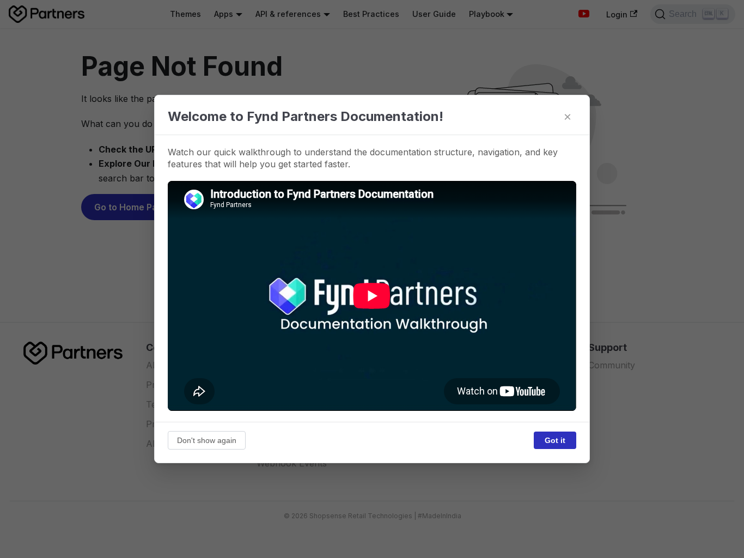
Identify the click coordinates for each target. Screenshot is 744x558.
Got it (555, 440)
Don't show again (206, 440)
